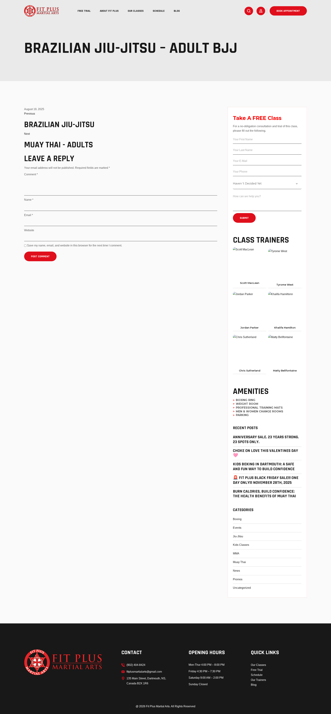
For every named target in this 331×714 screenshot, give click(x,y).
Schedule (257, 674)
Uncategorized (242, 587)
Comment (31, 174)
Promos (237, 579)
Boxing (237, 519)
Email (28, 215)
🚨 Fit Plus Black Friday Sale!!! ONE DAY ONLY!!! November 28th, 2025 (265, 480)
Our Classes (258, 664)
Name (28, 199)
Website (29, 230)
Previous (29, 113)
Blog (254, 684)
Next (27, 133)
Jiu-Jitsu (238, 536)
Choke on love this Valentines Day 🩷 (265, 453)
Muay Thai (239, 562)
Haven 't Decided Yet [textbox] (247, 183)
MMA (236, 553)
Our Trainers (258, 679)
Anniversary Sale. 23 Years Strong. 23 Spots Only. (266, 439)
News (236, 570)
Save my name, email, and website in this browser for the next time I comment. (74, 245)
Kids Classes (241, 544)
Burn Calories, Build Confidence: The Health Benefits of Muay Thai (264, 494)
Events (237, 527)
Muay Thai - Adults (58, 145)
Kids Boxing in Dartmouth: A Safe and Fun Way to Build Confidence (264, 467)
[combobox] (267, 183)
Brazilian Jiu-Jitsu (59, 124)
